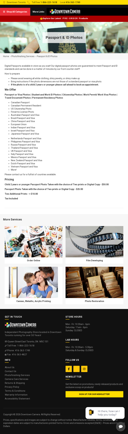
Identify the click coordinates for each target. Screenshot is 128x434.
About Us (10, 367)
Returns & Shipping (15, 383)
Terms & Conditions (15, 391)
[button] (15, 12)
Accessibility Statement (17, 398)
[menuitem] (15, 12)
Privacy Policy (12, 387)
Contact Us (10, 371)
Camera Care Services (16, 379)
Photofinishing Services (17, 375)
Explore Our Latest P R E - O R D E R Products (65, 18)
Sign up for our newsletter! (94, 394)
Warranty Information (16, 394)
